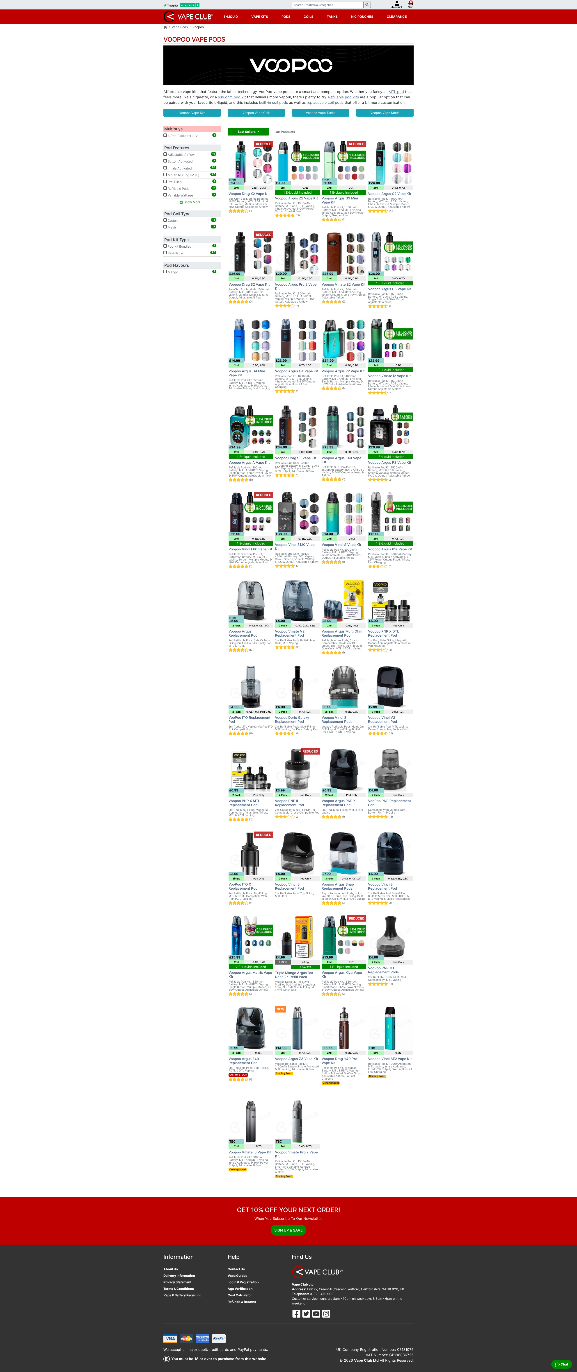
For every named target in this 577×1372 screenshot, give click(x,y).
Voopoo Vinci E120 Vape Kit (295, 546)
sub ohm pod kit (232, 97)
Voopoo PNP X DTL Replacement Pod (383, 633)
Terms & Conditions (178, 1289)
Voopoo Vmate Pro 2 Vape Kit (296, 1154)
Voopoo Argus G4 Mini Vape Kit (247, 373)
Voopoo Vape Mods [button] (384, 113)
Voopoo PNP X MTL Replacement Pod (244, 803)
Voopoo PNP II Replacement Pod (289, 803)
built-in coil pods (273, 102)
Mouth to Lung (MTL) (191, 175)
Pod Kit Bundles (191, 246)
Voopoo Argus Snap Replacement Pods (338, 886)
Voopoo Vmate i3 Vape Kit (250, 1152)
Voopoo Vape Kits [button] (192, 113)
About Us (170, 1269)
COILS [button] (308, 16)
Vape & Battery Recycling (182, 1295)
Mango (191, 272)
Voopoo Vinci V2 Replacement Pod (382, 719)
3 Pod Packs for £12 (191, 135)
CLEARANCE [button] (397, 16)
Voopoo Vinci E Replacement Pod (382, 886)
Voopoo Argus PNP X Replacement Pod (339, 803)
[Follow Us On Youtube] (317, 1313)
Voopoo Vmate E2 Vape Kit (344, 284)
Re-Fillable (191, 253)
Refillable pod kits (343, 97)
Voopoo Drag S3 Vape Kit (295, 458)
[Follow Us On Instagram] (326, 1313)
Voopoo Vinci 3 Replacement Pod (289, 886)
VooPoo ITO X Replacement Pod (243, 886)
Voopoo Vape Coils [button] (256, 113)
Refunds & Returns (242, 1302)
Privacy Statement (177, 1282)
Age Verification (240, 1289)
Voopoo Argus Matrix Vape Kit (250, 974)
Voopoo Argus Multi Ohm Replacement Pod (342, 633)
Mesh (191, 227)
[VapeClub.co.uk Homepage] (165, 27)
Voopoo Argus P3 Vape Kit (389, 462)
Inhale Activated (191, 168)
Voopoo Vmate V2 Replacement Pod (290, 633)
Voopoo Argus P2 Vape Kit (343, 371)
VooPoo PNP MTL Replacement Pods (383, 970)
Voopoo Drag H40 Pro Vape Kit (339, 1061)
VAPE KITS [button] (259, 16)
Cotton (191, 220)
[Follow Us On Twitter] (307, 1313)
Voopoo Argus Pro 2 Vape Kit (296, 286)
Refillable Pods (191, 188)
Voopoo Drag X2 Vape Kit (249, 194)
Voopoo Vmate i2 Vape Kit (389, 376)
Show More (191, 202)
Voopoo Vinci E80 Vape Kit (250, 549)
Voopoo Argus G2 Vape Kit (389, 194)
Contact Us (236, 1269)
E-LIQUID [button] (231, 16)
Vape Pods (180, 27)
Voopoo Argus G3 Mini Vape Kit (340, 200)
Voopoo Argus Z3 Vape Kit (296, 1059)
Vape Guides (237, 1275)
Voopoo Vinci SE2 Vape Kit (390, 1059)
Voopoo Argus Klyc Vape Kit (342, 974)
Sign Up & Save (288, 1230)
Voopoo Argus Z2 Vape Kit (296, 198)
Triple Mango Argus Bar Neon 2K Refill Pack (294, 975)
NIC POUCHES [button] (362, 16)
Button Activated (191, 161)
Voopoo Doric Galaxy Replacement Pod (292, 719)
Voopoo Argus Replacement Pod (243, 633)
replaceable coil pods (325, 102)
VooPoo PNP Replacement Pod (389, 803)
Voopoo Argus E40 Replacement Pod (244, 1061)
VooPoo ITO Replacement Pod (249, 719)
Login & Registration (243, 1282)
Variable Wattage (191, 195)
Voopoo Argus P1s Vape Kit (390, 549)
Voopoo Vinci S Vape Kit (341, 544)
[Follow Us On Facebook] (297, 1313)
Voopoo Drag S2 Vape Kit (249, 284)
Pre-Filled (191, 181)
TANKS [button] (332, 16)
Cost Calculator (240, 1295)
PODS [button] (286, 16)
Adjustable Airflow (191, 154)
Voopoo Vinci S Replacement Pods (337, 719)
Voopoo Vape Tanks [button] (320, 113)
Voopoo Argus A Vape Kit (249, 462)
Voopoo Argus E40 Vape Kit (341, 460)
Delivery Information (179, 1275)
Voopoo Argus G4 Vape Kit (296, 371)
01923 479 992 (321, 1294)
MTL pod (396, 91)
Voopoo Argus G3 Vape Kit (390, 289)
